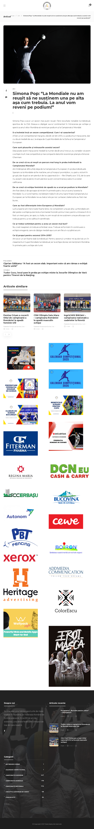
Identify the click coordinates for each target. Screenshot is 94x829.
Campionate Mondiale (25, 781)
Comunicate (25, 797)
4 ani (83, 324)
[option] (17, 312)
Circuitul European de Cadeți (25, 792)
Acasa (12, 16)
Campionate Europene (25, 775)
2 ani (23, 326)
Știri (19, 16)
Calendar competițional (25, 770)
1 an (53, 326)
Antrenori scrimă (25, 764)
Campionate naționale (14, 309)
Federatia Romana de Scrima (12, 326)
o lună (63, 716)
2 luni (62, 730)
